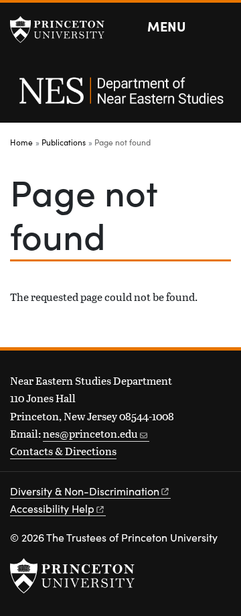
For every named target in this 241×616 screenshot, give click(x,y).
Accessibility (52, 508)
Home (21, 142)
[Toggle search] (222, 26)
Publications (64, 142)
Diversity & (84, 491)
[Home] (120, 97)
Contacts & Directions (63, 450)
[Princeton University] (63, 29)
